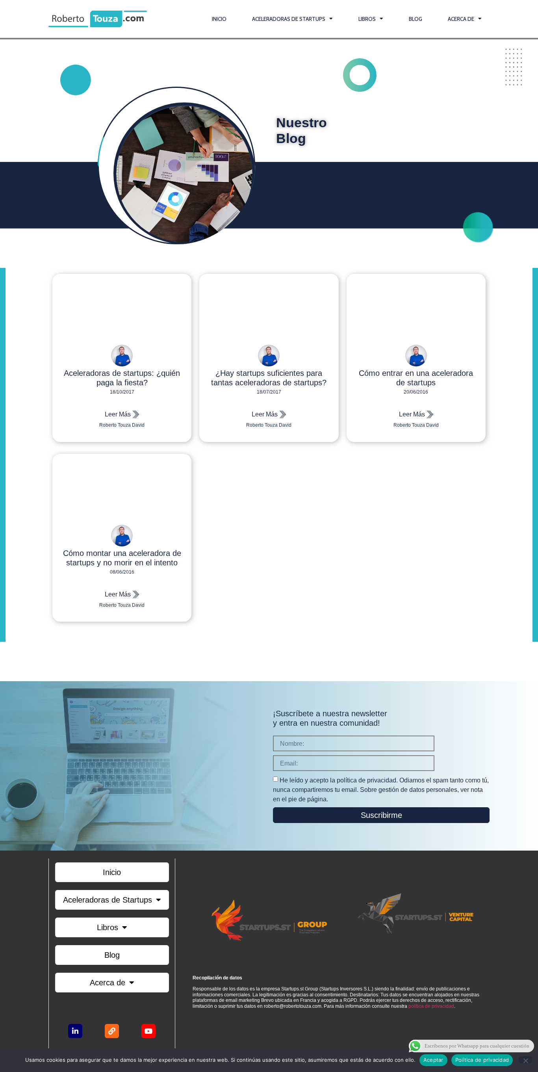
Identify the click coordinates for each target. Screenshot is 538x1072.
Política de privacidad (482, 1060)
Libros (367, 19)
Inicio (219, 19)
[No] (525, 1059)
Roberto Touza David (122, 425)
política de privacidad (431, 1006)
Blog (415, 19)
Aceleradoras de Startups (288, 19)
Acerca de (461, 19)
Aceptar (433, 1060)
